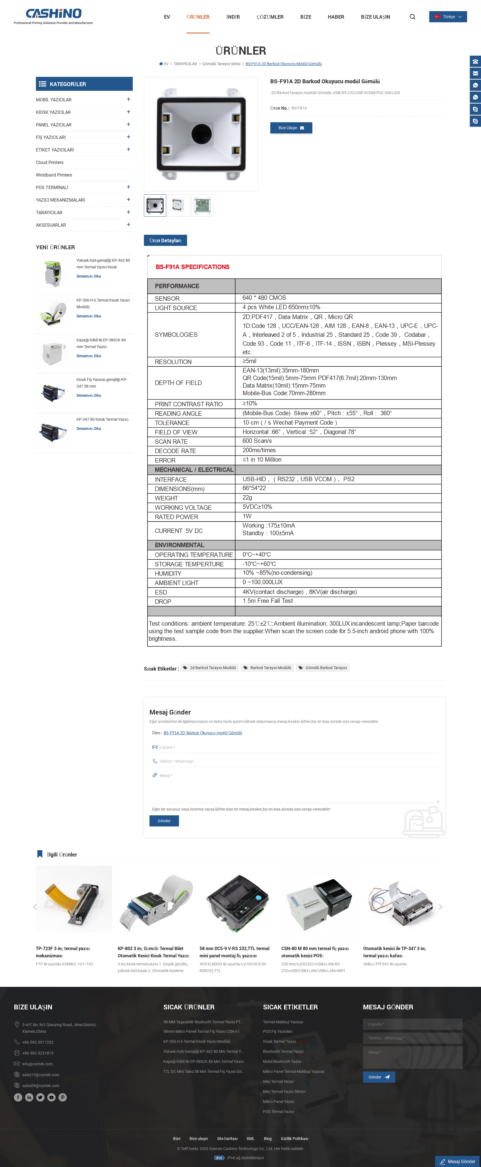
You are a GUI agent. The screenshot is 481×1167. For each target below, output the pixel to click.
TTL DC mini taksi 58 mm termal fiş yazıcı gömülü (204, 1071)
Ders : (197, 733)
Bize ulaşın (199, 1138)
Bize (305, 16)
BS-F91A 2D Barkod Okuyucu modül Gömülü (203, 733)
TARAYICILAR (185, 64)
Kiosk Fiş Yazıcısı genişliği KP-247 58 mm (102, 382)
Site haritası (227, 1138)
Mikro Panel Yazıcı (278, 1101)
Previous (34, 907)
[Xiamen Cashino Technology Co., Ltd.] (54, 16)
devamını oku (89, 276)
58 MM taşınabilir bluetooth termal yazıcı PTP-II (204, 1022)
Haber (336, 16)
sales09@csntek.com (40, 1085)
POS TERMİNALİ (52, 187)
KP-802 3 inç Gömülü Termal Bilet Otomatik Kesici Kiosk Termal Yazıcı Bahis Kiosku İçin (71, 952)
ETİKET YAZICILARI (55, 150)
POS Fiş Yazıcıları (278, 1031)
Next (440, 907)
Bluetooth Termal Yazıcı (283, 1051)
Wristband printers (54, 175)
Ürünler (198, 16)
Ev (167, 16)
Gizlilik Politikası (294, 1138)
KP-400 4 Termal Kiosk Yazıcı (392, 948)
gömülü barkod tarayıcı (326, 668)
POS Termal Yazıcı (278, 1111)
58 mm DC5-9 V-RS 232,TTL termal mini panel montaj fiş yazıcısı (153, 951)
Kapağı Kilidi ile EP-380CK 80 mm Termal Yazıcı (101, 343)
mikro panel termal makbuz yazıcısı (293, 1071)
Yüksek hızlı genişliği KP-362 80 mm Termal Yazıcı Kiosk (103, 263)
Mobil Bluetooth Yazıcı (282, 1061)
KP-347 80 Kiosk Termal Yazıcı (102, 419)
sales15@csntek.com (40, 1075)
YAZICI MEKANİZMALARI (60, 200)
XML (251, 1138)
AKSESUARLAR (51, 225)
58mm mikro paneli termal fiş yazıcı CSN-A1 (201, 1031)
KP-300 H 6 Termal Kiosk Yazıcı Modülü (103, 303)
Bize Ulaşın (375, 16)
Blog (268, 1138)
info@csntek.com (37, 1064)
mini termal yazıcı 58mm (284, 1091)
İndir (233, 16)
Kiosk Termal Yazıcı (279, 1041)
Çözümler (270, 16)
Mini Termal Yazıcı (278, 1081)
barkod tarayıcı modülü (271, 668)
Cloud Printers (49, 162)
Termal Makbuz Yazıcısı (283, 1022)
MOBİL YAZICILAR (54, 99)
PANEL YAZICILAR (54, 125)
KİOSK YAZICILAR (53, 112)
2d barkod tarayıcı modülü (213, 668)
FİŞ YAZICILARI (51, 137)
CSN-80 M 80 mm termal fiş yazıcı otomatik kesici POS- (233, 951)
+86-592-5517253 (37, 1042)
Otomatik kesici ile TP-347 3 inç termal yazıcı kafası (312, 951)
